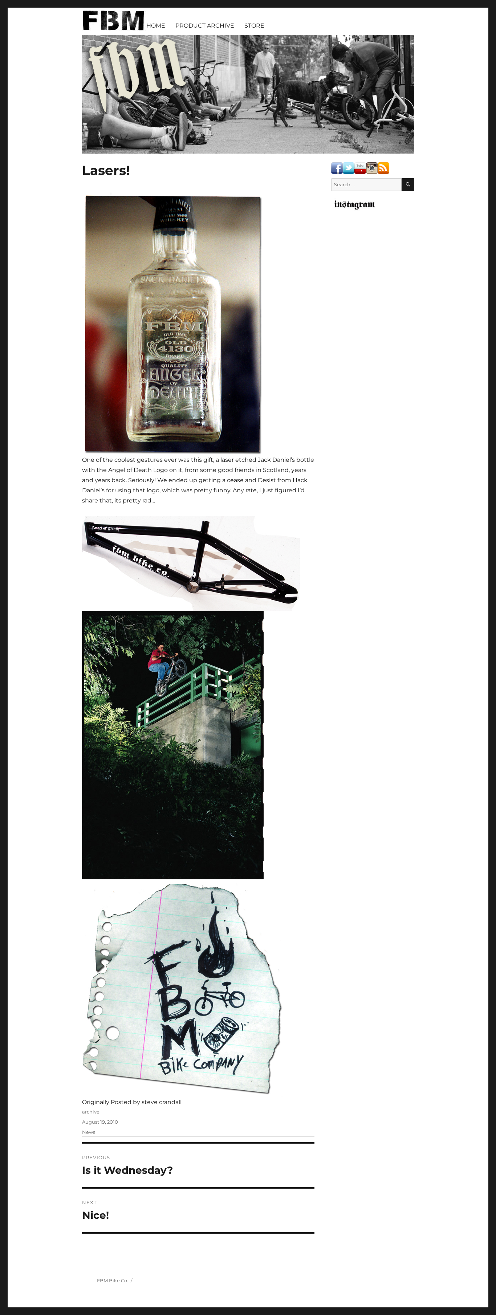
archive (90, 1112)
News (88, 1132)
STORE (254, 25)
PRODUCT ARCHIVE (204, 25)
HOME (155, 25)
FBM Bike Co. (112, 1280)
